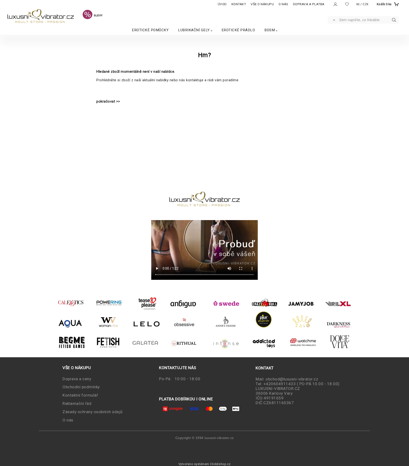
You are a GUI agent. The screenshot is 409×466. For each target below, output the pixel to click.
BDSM (269, 30)
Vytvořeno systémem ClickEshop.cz (204, 464)
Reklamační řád (76, 403)
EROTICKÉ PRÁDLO (238, 30)
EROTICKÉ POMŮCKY (150, 30)
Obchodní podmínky (81, 387)
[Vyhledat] (333, 20)
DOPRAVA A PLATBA (309, 4)
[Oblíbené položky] (347, 4)
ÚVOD (222, 4)
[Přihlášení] (335, 4)
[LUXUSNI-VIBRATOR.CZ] (87, 15)
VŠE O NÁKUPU (262, 4)
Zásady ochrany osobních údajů (92, 411)
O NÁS (283, 4)
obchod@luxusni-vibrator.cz (292, 379)
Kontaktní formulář (80, 395)
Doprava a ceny (76, 378)
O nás (67, 420)
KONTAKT (238, 4)
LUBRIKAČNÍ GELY (194, 30)
